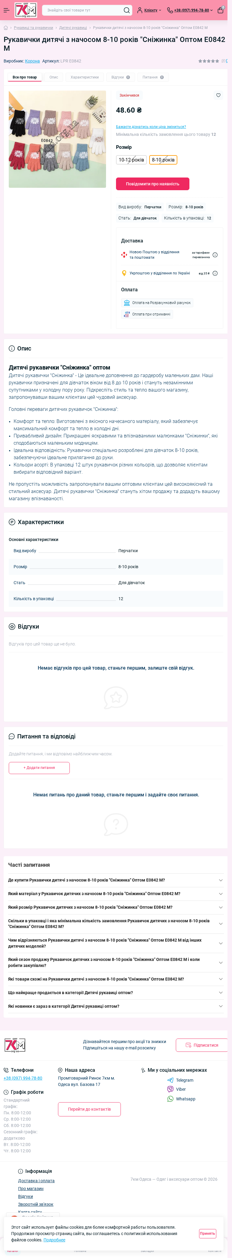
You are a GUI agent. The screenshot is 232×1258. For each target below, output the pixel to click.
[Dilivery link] (215, 255)
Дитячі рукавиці (73, 28)
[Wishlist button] (218, 95)
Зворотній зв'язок (35, 1204)
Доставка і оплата (36, 1180)
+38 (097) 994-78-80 (23, 1078)
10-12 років (131, 160)
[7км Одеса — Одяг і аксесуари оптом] (39, 1045)
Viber (181, 1089)
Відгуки (25, 1196)
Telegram (184, 1080)
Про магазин (31, 1188)
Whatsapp (185, 1098)
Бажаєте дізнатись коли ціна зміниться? (151, 127)
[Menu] (7, 10)
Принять (207, 1233)
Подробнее (54, 1239)
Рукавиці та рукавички (33, 28)
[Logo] (25, 10)
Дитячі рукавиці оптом (108, 992)
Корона (32, 61)
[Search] (127, 10)
